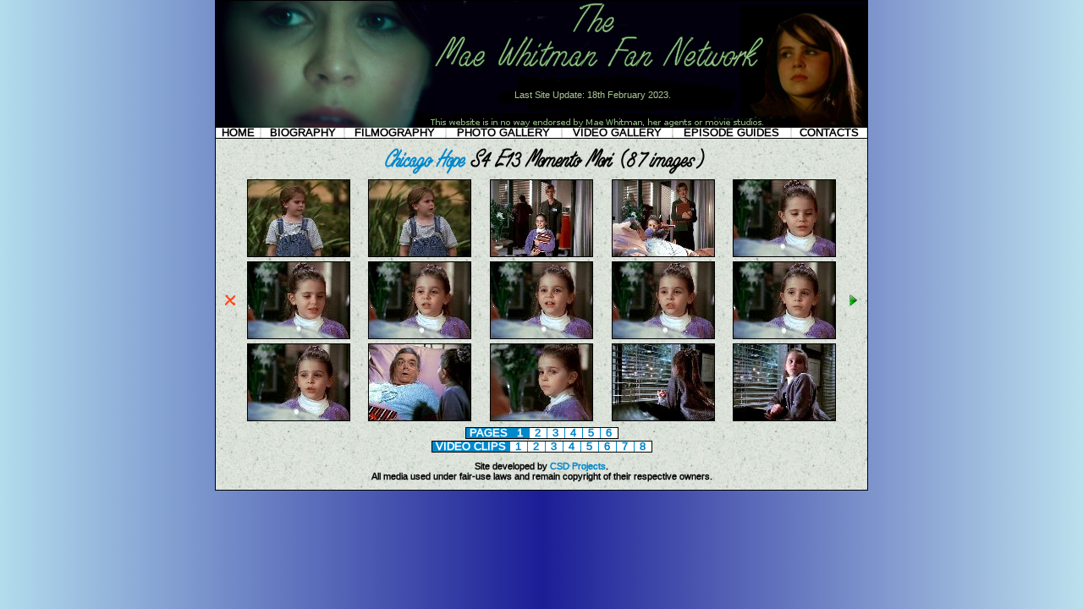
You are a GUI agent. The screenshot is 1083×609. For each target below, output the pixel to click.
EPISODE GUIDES (731, 133)
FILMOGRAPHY (395, 133)
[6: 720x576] (298, 336)
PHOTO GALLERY (503, 133)
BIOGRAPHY (303, 133)
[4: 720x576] (663, 254)
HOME (238, 133)
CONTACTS (829, 133)
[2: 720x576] (419, 254)
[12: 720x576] (419, 418)
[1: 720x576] (298, 254)
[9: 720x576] (663, 336)
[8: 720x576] (541, 336)
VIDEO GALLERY (617, 133)
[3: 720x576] (541, 254)
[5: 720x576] (784, 254)
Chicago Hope (422, 158)
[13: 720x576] (541, 418)
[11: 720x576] (298, 418)
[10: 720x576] (784, 336)
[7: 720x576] (419, 336)
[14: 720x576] (663, 418)
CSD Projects (578, 466)
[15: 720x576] (784, 418)
